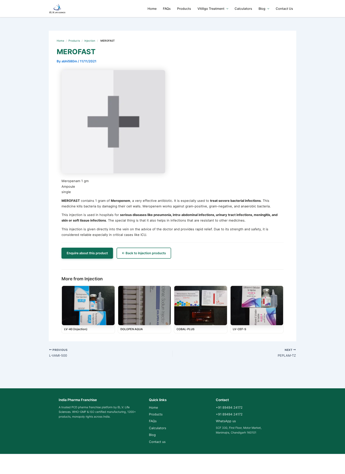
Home (152, 9)
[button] (226, 9)
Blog (262, 9)
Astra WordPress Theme (215, 464)
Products (184, 9)
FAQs (167, 9)
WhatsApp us (226, 421)
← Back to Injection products (144, 253)
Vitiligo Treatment (210, 9)
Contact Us (284, 9)
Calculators (243, 9)
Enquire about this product (87, 253)
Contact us (157, 442)
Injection (89, 40)
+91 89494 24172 (229, 407)
